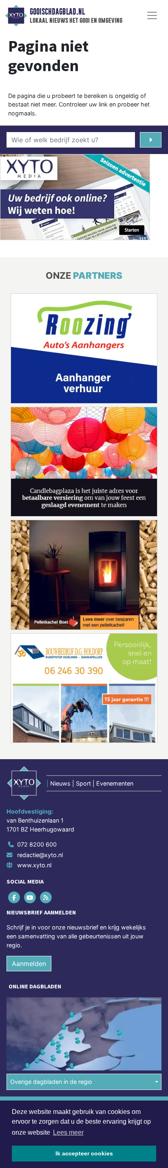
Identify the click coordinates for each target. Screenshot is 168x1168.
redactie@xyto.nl (40, 854)
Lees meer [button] (68, 1132)
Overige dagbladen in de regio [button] (51, 1081)
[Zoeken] (150, 140)
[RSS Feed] (46, 897)
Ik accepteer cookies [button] (84, 1153)
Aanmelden (29, 964)
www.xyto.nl (34, 865)
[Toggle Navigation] (152, 15)
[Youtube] (30, 897)
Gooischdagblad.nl (57, 12)
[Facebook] (14, 897)
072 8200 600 (37, 844)
